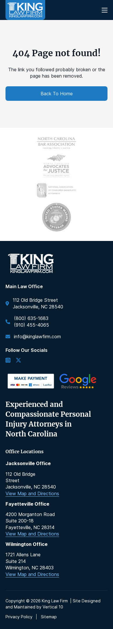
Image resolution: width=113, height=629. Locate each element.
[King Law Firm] (25, 10)
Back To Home (57, 93)
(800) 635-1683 (31, 318)
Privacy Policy (19, 616)
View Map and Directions (32, 493)
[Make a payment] (31, 381)
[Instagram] (8, 360)
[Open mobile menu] (104, 10)
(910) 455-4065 (31, 325)
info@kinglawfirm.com (37, 336)
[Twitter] (18, 360)
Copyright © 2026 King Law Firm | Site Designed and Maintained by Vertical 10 (53, 603)
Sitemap (49, 616)
